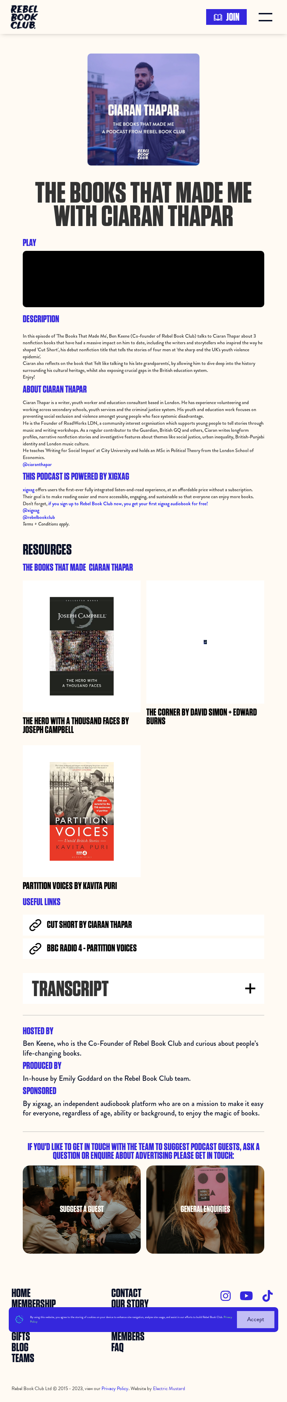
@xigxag (31, 510)
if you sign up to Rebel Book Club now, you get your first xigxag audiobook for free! (127, 503)
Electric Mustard (169, 1388)
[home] (26, 17)
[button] (267, 17)
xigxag (28, 489)
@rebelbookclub (39, 517)
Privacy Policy (115, 1388)
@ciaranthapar (37, 464)
